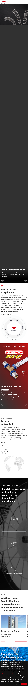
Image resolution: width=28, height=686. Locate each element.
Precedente (3, 404)
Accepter (24, 684)
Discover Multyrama (6, 400)
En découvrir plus (5, 314)
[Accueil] (4, 2)
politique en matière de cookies (9, 674)
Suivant (21, 404)
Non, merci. (17, 684)
